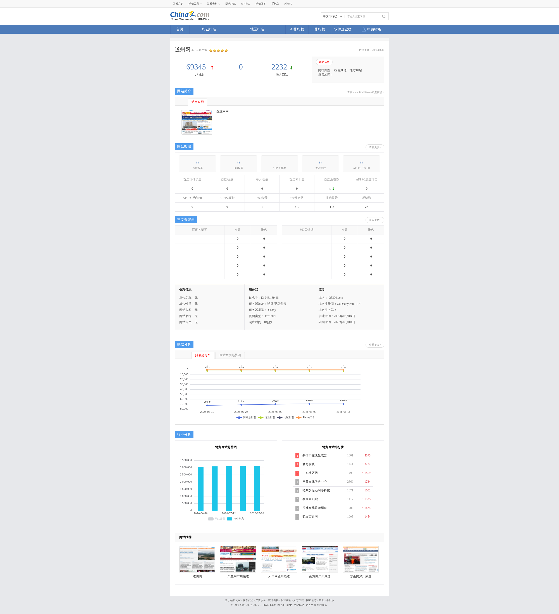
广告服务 (260, 600)
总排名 (199, 74)
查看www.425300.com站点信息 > (365, 92)
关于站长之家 (233, 600)
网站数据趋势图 (230, 355)
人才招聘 (298, 600)
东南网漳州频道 (360, 576)
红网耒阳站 (310, 499)
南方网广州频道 (320, 576)
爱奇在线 (308, 464)
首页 (179, 29)
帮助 (321, 600)
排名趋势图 (202, 355)
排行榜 (320, 29)
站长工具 (194, 3)
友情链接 (273, 600)
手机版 (330, 600)
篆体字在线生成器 (314, 455)
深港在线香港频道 (314, 508)
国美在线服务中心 (314, 481)
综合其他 (340, 70)
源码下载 (230, 3)
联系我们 (248, 600)
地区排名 (257, 29)
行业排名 (209, 29)
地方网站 (282, 74)
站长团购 (261, 3)
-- (279, 162)
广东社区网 (310, 473)
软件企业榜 (343, 29)
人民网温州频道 (279, 576)
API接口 (245, 3)
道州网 (197, 576)
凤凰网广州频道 (238, 576)
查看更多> (375, 147)
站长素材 (212, 3)
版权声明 (286, 600)
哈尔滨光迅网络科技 (316, 490)
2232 (279, 66)
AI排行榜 (297, 29)
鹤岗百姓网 (310, 516)
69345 (197, 66)
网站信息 (324, 62)
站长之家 (178, 3)
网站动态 (311, 600)
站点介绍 (198, 102)
